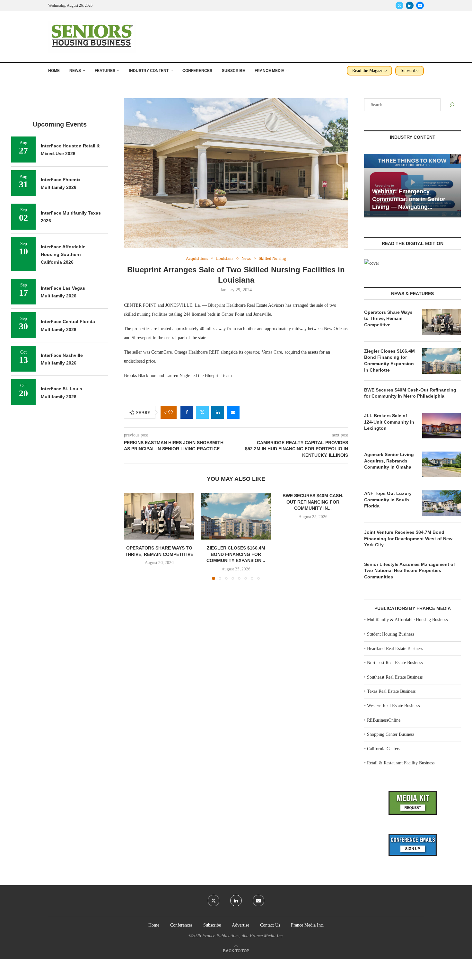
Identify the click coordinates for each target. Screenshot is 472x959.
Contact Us (270, 925)
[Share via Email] (233, 412)
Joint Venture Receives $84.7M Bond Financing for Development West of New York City (408, 538)
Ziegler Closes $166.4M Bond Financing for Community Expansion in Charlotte (389, 360)
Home (54, 70)
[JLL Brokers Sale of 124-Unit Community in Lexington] (441, 425)
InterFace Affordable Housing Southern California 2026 (63, 254)
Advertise (240, 925)
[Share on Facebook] (186, 412)
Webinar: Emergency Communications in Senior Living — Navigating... (408, 199)
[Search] (452, 104)
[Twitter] (399, 5)
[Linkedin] (410, 5)
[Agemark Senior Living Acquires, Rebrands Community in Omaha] (441, 464)
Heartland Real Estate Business (395, 648)
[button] (132, 536)
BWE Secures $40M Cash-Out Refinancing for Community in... (312, 502)
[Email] (420, 5)
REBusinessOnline (383, 720)
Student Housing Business (390, 634)
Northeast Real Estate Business (395, 662)
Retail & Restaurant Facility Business (400, 763)
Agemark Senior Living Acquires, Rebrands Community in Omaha (389, 461)
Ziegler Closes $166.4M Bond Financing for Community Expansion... (235, 554)
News (75, 70)
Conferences (197, 70)
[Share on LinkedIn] (217, 412)
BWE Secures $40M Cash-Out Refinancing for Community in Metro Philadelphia (410, 393)
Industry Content (149, 70)
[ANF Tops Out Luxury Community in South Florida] (441, 503)
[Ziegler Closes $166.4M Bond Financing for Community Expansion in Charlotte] (236, 516)
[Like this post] (170, 412)
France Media (269, 70)
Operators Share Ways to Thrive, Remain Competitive (388, 318)
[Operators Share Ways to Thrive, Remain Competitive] (159, 516)
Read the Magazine (369, 70)
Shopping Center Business (390, 734)
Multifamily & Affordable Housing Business (407, 619)
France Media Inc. (307, 925)
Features (105, 70)
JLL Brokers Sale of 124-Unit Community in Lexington (389, 422)
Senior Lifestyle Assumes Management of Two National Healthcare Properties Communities (409, 570)
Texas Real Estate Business (391, 691)
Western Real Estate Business (393, 705)
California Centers (383, 748)
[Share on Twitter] (202, 412)
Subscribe (233, 70)
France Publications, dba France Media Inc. (243, 935)
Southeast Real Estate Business (395, 677)
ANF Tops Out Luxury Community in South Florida (388, 499)
